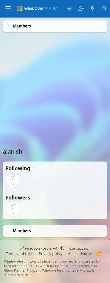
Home (86, 253)
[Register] (81, 8)
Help (71, 253)
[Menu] (8, 9)
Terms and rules (19, 253)
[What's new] (92, 8)
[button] (62, 248)
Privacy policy (50, 253)
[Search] (104, 8)
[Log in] (69, 8)
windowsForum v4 (41, 248)
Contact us (78, 248)
